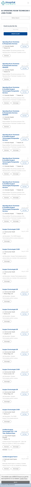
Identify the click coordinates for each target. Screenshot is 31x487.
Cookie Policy (23, 478)
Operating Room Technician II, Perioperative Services (10, 43)
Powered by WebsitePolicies (8, 484)
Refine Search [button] (15, 18)
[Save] (28, 42)
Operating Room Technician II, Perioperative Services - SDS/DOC (10, 65)
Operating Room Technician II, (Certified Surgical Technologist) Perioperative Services (10, 90)
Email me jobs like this (10, 26)
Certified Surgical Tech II (9, 457)
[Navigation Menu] (28, 3)
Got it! (15, 482)
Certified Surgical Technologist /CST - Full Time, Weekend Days (9, 431)
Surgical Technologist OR (10, 269)
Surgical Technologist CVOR (11, 229)
